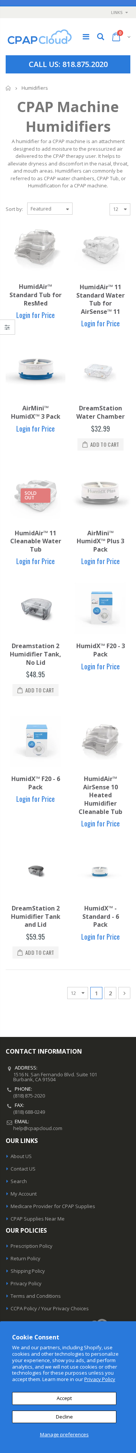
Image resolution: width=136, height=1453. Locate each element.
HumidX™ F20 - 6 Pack (35, 783)
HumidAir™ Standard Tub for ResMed (35, 294)
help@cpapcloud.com (37, 1128)
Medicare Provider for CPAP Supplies (53, 1206)
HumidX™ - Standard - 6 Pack (100, 916)
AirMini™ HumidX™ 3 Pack (35, 412)
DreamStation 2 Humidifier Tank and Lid (35, 916)
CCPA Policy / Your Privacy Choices (50, 1308)
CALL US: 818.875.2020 (68, 64)
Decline (64, 1416)
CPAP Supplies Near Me (38, 1218)
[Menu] (86, 36)
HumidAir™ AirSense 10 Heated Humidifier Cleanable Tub (100, 795)
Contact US (23, 1168)
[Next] (124, 993)
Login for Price (35, 315)
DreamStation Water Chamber (100, 412)
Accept (64, 1398)
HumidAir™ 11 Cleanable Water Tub (35, 541)
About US (21, 1156)
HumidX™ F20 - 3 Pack (100, 650)
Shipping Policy (28, 1270)
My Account (24, 1193)
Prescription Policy (32, 1246)
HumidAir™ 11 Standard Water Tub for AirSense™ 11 (100, 299)
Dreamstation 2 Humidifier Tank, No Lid (35, 654)
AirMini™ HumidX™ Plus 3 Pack (100, 541)
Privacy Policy (99, 1379)
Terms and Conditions (36, 1295)
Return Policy (25, 1258)
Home (8, 88)
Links (117, 12)
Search (19, 1181)
